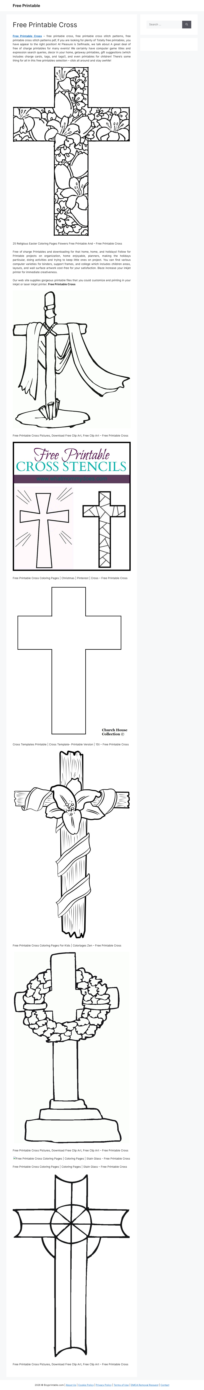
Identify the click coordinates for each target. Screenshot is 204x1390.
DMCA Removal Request (144, 1384)
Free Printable (26, 5)
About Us (71, 1384)
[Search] (186, 24)
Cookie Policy (86, 1384)
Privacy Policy (104, 1384)
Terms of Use (121, 1384)
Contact (164, 1384)
